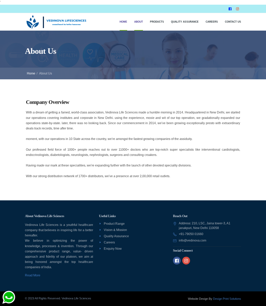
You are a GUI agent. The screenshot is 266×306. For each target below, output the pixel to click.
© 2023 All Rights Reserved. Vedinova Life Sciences (58, 298)
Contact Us (233, 21)
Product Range (114, 223)
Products (157, 21)
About (138, 21)
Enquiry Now (113, 248)
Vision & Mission (115, 230)
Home (123, 21)
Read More (32, 275)
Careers (212, 21)
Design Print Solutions (227, 298)
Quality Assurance (185, 21)
